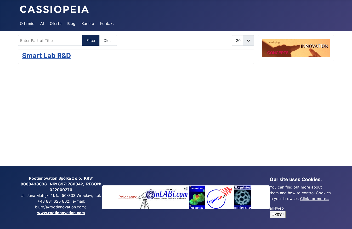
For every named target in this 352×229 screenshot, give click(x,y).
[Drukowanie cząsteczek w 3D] (242, 197)
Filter (91, 40)
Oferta (56, 23)
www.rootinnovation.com (61, 212)
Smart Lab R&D (46, 56)
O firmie (27, 23)
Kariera (87, 23)
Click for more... (314, 198)
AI (42, 23)
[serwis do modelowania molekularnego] (197, 197)
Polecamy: (128, 197)
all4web (277, 208)
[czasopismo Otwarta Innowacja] (219, 197)
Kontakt (107, 23)
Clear (108, 40)
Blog (71, 23)
